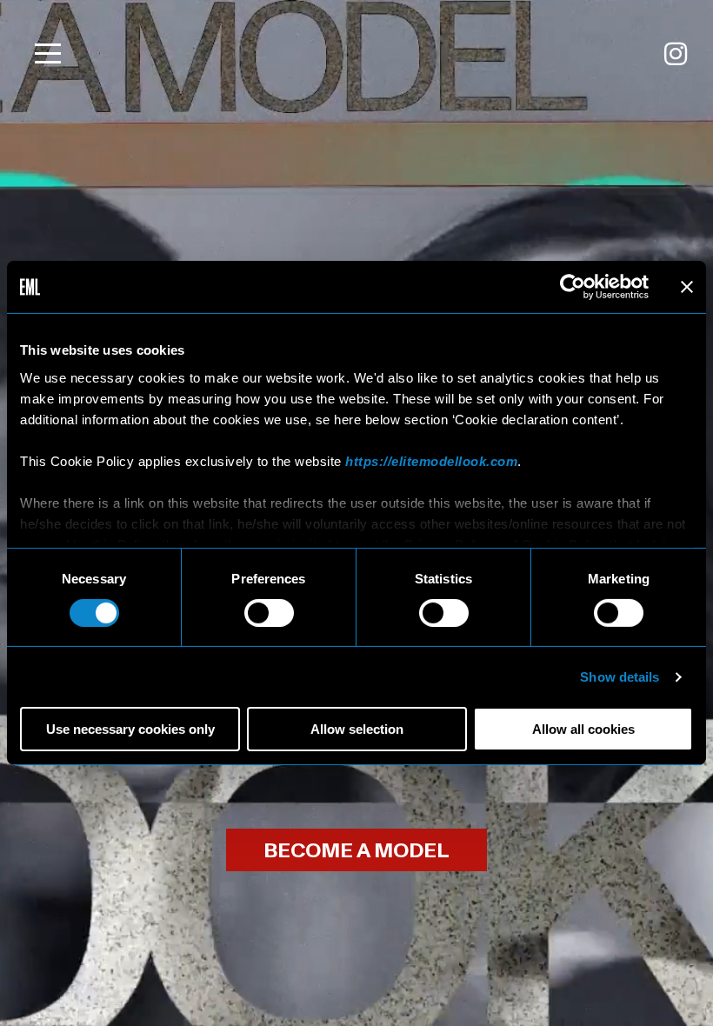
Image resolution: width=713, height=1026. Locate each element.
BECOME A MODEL (356, 850)
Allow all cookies (583, 729)
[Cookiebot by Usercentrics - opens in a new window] (572, 287)
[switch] (269, 613)
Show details (619, 677)
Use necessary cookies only (130, 729)
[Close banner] (687, 287)
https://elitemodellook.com (431, 460)
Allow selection (356, 729)
